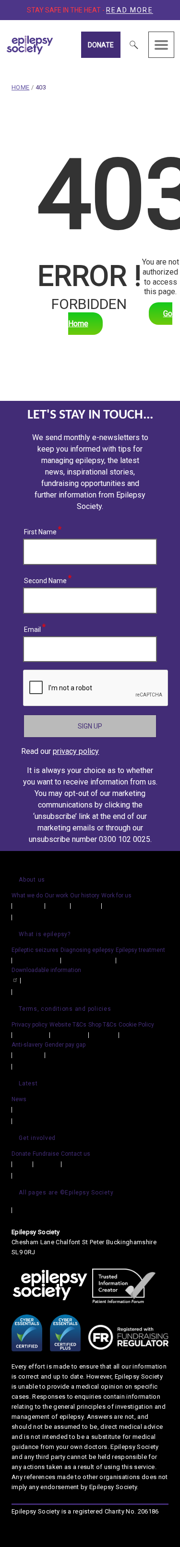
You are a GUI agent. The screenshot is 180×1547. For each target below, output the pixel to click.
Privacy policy (30, 1024)
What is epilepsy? (45, 934)
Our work (56, 895)
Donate (101, 45)
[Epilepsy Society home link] (52, 45)
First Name (40, 530)
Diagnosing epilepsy (87, 950)
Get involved (37, 1138)
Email (32, 628)
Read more (129, 10)
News (19, 1099)
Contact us (75, 1153)
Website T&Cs (67, 1024)
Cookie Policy (136, 1024)
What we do (27, 895)
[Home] (50, 1286)
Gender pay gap (65, 1044)
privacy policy (76, 751)
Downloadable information (46, 970)
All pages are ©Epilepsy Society (66, 1192)
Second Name (45, 579)
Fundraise (46, 1153)
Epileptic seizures (35, 950)
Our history (84, 895)
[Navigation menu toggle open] (161, 45)
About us (32, 879)
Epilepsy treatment (140, 950)
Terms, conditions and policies (65, 1009)
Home (20, 87)
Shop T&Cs (102, 1024)
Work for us (116, 895)
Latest (28, 1083)
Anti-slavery (27, 1044)
